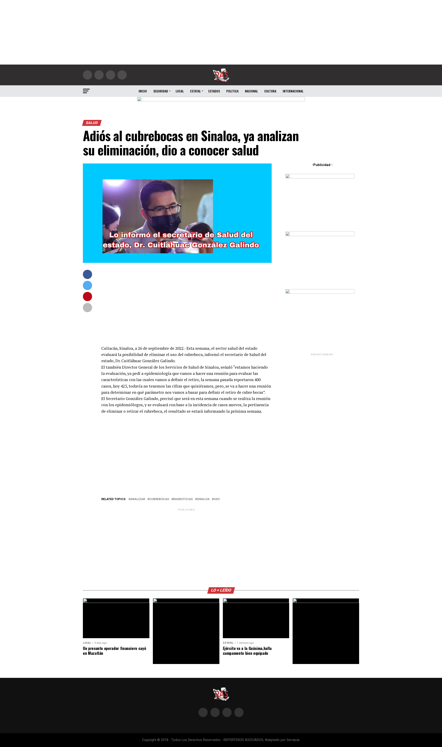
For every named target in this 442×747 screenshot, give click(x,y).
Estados (214, 91)
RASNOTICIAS (183, 499)
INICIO (143, 91)
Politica (232, 91)
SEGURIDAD (160, 91)
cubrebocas (159, 499)
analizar (137, 499)
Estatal (195, 91)
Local (180, 91)
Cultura (270, 91)
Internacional (293, 91)
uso (217, 499)
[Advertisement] (221, 32)
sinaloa (203, 499)
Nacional (251, 91)
